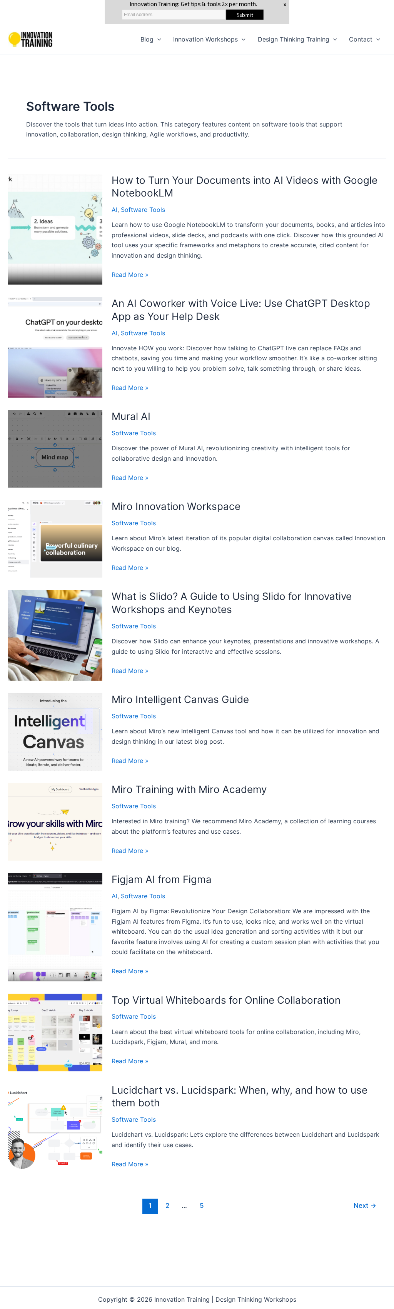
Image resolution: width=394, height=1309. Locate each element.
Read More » (130, 275)
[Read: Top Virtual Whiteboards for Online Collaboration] (55, 1032)
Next (365, 1205)
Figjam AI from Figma (162, 879)
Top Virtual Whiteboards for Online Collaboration (226, 1000)
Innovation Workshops (205, 39)
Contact (360, 39)
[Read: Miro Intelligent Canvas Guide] (55, 731)
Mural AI (131, 416)
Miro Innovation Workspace (176, 506)
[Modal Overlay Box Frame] (197, 12)
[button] (157, 39)
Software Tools (143, 209)
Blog (147, 39)
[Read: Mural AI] (55, 448)
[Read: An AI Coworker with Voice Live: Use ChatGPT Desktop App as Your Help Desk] (55, 347)
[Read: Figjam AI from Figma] (55, 926)
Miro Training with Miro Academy (189, 789)
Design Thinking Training (293, 39)
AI (114, 209)
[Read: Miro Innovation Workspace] (55, 538)
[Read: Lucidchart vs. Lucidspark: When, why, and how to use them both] (55, 1128)
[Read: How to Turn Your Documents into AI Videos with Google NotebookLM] (55, 228)
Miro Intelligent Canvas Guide (180, 699)
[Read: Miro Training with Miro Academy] (55, 821)
